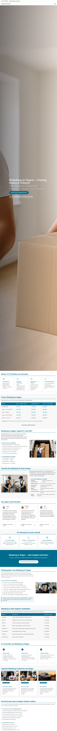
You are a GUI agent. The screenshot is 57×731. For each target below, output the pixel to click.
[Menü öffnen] (55, 4)
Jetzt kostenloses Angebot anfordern (19, 192)
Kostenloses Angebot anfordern (28, 425)
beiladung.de (6, 3)
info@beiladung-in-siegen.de (14, 1)
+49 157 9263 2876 (4, 1)
